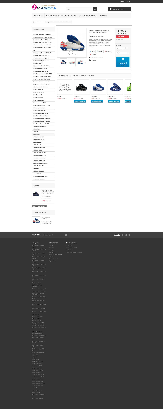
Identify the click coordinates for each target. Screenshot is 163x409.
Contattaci (122, 1)
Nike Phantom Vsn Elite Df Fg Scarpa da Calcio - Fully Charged (48, 191)
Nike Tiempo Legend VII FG (40, 176)
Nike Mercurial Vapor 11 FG (40, 71)
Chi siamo (51, 256)
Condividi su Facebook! (97, 57)
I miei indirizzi (69, 250)
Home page (38, 16)
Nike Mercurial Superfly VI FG (41, 58)
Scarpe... (59, 96)
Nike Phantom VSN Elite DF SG (41, 79)
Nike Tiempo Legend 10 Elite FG (41, 118)
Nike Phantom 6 (37, 95)
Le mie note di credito (71, 247)
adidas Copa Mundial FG (39, 126)
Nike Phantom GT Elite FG (40, 87)
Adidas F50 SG (37, 173)
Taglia (118, 50)
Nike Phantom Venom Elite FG (41, 81)
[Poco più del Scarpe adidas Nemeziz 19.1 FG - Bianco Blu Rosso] (36, 220)
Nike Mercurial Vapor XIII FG (40, 60)
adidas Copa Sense (38, 145)
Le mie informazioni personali (74, 252)
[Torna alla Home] (33, 22)
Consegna (51, 250)
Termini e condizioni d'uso (56, 254)
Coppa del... (77, 96)
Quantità (118, 45)
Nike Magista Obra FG (39, 108)
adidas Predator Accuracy (40, 163)
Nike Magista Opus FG (39, 110)
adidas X (103, 16)
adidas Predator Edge (39, 160)
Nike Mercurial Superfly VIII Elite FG (42, 49)
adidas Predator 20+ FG (39, 152)
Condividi (100, 51)
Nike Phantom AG (38, 97)
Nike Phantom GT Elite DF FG (41, 84)
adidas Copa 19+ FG (38, 137)
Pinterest (93, 54)
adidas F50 (36, 168)
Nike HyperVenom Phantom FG (41, 105)
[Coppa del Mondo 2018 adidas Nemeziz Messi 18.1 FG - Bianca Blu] (98, 87)
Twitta (92, 51)
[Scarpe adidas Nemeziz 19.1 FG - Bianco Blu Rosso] (63, 62)
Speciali (37, 186)
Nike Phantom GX (38, 89)
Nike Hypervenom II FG (39, 102)
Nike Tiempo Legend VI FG (40, 113)
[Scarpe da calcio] (47, 7)
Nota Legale (52, 252)
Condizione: (92, 36)
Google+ (108, 51)
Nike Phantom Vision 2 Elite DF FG (42, 74)
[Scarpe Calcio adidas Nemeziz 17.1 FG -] (64, 87)
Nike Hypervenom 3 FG (39, 100)
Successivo (85, 62)
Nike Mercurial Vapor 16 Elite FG (42, 39)
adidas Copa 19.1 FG (38, 139)
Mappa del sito (53, 261)
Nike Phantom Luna (88, 16)
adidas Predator (37, 150)
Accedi (128, 1)
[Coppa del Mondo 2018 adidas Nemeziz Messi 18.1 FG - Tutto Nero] (81, 87)
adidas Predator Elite (38, 166)
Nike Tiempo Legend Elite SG (41, 123)
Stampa (94, 60)
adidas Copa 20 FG (38, 142)
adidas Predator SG (38, 171)
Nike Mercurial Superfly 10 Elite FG (61, 16)
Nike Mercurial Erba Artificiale (41, 66)
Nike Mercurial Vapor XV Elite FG (42, 45)
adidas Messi (36, 134)
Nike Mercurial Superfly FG (40, 68)
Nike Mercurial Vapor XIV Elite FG (42, 52)
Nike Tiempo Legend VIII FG (40, 116)
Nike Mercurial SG (38, 63)
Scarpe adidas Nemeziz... (46, 217)
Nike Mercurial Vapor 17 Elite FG (42, 34)
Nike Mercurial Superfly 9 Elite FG (42, 42)
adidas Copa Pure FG (39, 147)
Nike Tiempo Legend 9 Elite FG (41, 121)
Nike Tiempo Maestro (39, 179)
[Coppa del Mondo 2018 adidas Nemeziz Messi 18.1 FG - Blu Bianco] (115, 87)
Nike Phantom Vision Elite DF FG (42, 76)
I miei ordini (69, 245)
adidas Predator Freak (39, 158)
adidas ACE (36, 129)
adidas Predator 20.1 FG (39, 155)
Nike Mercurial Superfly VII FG (41, 55)
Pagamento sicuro (53, 258)
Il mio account (71, 243)
